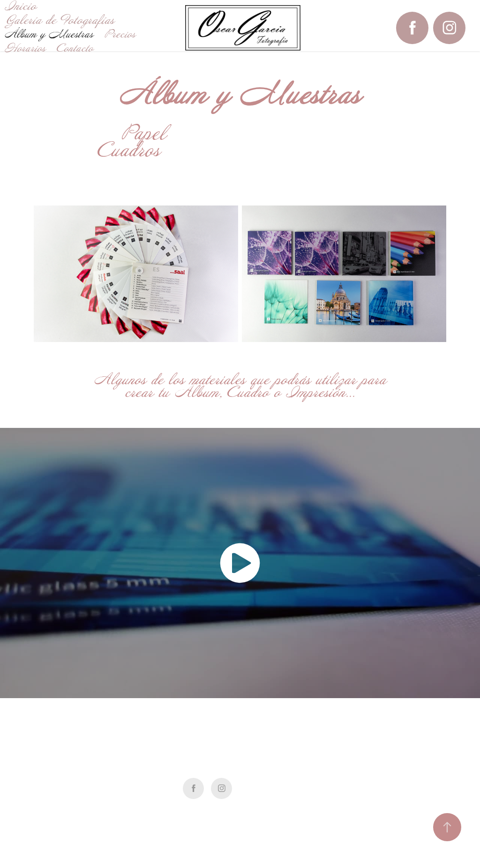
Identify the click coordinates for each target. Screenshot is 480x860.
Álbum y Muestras (49, 34)
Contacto (75, 48)
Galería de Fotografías (59, 20)
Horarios (25, 48)
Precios (120, 34)
